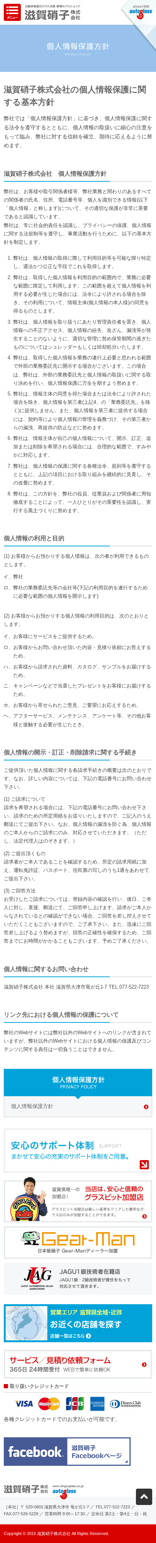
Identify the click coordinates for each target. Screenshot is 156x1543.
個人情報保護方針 (32, 1106)
